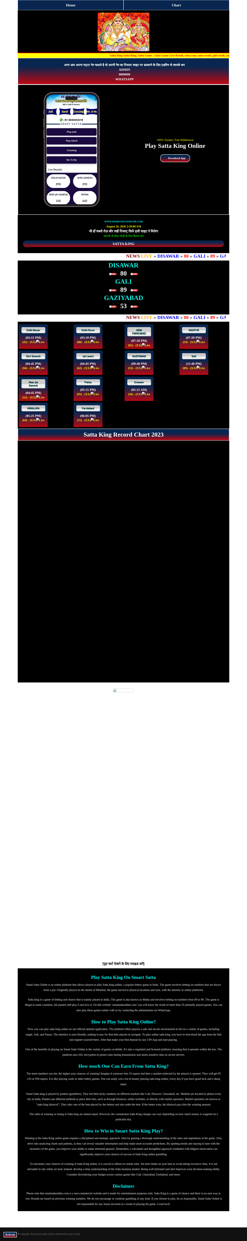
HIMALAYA (33, 408)
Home (70, 5)
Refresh (10, 1234)
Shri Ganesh (33, 356)
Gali (193, 356)
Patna (87, 382)
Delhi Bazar (33, 330)
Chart (176, 5)
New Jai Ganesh (33, 384)
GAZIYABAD (139, 356)
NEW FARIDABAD (139, 332)
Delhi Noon (88, 330)
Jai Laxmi (88, 356)
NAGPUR (194, 330)
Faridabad (88, 408)
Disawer (139, 382)
